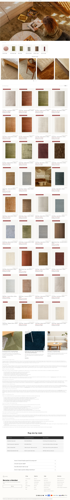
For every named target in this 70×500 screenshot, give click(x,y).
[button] (2, 3)
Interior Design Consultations (62, 487)
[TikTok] (41, 496)
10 (38, 330)
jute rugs (18, 367)
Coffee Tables (40, 5)
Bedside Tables (52, 5)
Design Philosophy (37, 480)
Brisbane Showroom (60, 482)
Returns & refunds (47, 485)
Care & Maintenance (47, 482)
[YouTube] (43, 496)
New (26, 480)
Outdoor (56, 5)
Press (35, 487)
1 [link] (28, 330)
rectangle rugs (27, 387)
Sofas (13, 5)
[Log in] (63, 3)
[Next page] (41, 330)
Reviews (35, 485)
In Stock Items (28, 478)
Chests (48, 5)
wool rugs (65, 366)
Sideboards (44, 5)
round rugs (37, 382)
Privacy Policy (46, 487)
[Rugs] (43, 177)
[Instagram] (36, 496)
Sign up (12, 486)
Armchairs (35, 5)
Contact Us (46, 478)
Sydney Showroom (60, 480)
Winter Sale (30, 0)
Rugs (26, 5)
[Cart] (67, 3)
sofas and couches (62, 385)
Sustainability (36, 482)
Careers (35, 489)
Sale (26, 489)
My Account (46, 480)
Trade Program (59, 485)
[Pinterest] (39, 496)
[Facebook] (38, 496)
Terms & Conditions (47, 489)
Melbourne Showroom (61, 478)
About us (35, 478)
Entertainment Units (30, 5)
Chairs (18, 5)
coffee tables (60, 390)
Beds (15, 5)
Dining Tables (22, 5)
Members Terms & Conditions (49, 490)
